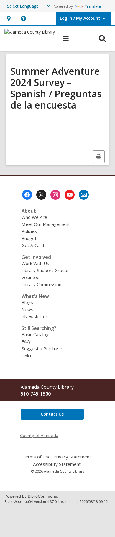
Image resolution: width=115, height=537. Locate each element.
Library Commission (41, 284)
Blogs (27, 302)
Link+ (27, 355)
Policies (29, 231)
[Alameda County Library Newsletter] (84, 195)
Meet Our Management (46, 224)
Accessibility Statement (57, 464)
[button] (8, 18)
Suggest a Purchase (42, 348)
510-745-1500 (36, 394)
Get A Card (33, 245)
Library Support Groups (46, 270)
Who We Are (34, 217)
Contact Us (52, 414)
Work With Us (35, 263)
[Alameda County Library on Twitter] (41, 195)
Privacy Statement (72, 457)
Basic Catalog (35, 334)
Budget (29, 238)
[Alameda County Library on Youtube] (70, 195)
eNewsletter (34, 316)
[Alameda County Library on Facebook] (27, 195)
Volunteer (31, 277)
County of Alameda (39, 435)
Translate (93, 6)
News (27, 309)
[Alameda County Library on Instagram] (55, 195)
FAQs (27, 341)
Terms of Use (36, 457)
